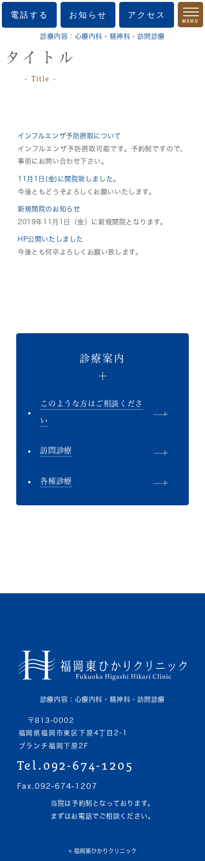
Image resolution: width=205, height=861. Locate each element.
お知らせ (88, 15)
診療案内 (103, 358)
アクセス (147, 15)
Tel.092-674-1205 (75, 765)
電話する (29, 15)
